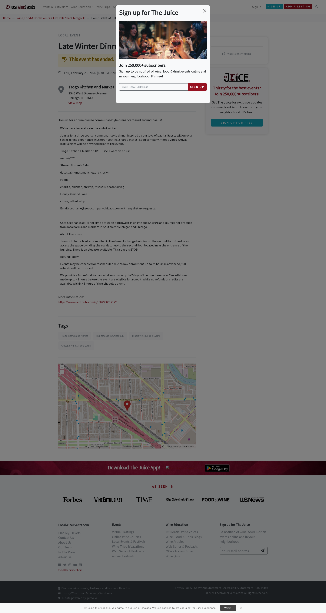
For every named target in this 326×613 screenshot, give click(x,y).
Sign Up (197, 87)
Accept (228, 607)
